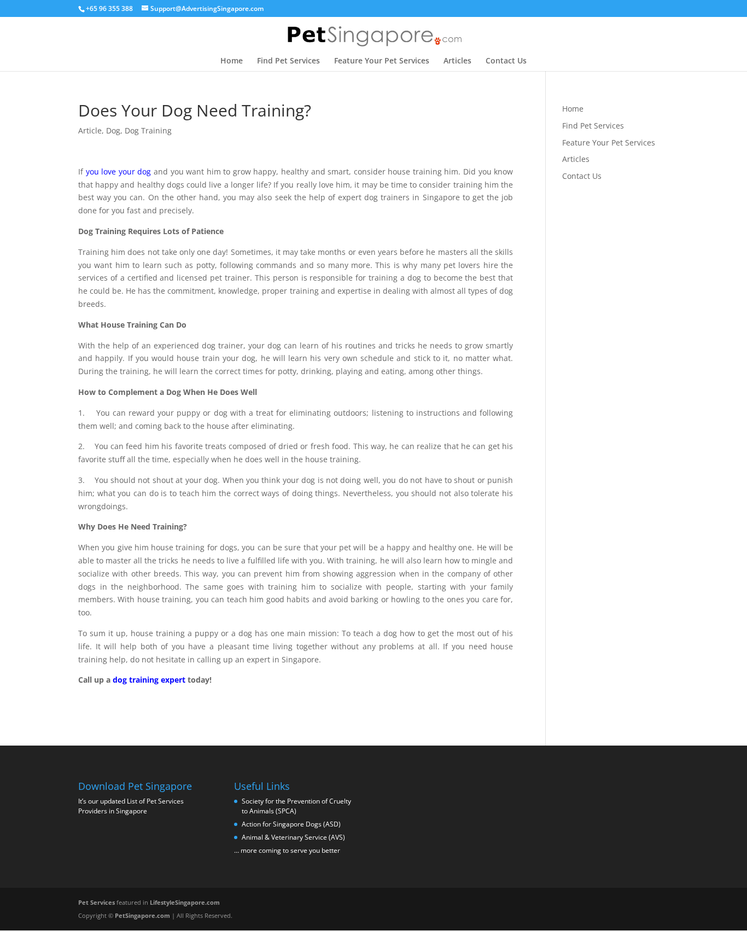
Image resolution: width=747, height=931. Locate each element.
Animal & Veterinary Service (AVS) (293, 837)
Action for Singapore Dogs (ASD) (291, 824)
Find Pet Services (288, 61)
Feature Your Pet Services (381, 61)
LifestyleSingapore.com (185, 902)
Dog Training (148, 130)
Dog (113, 130)
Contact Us (506, 61)
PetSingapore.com (142, 915)
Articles (457, 61)
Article (90, 130)
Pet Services (96, 902)
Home (231, 61)
